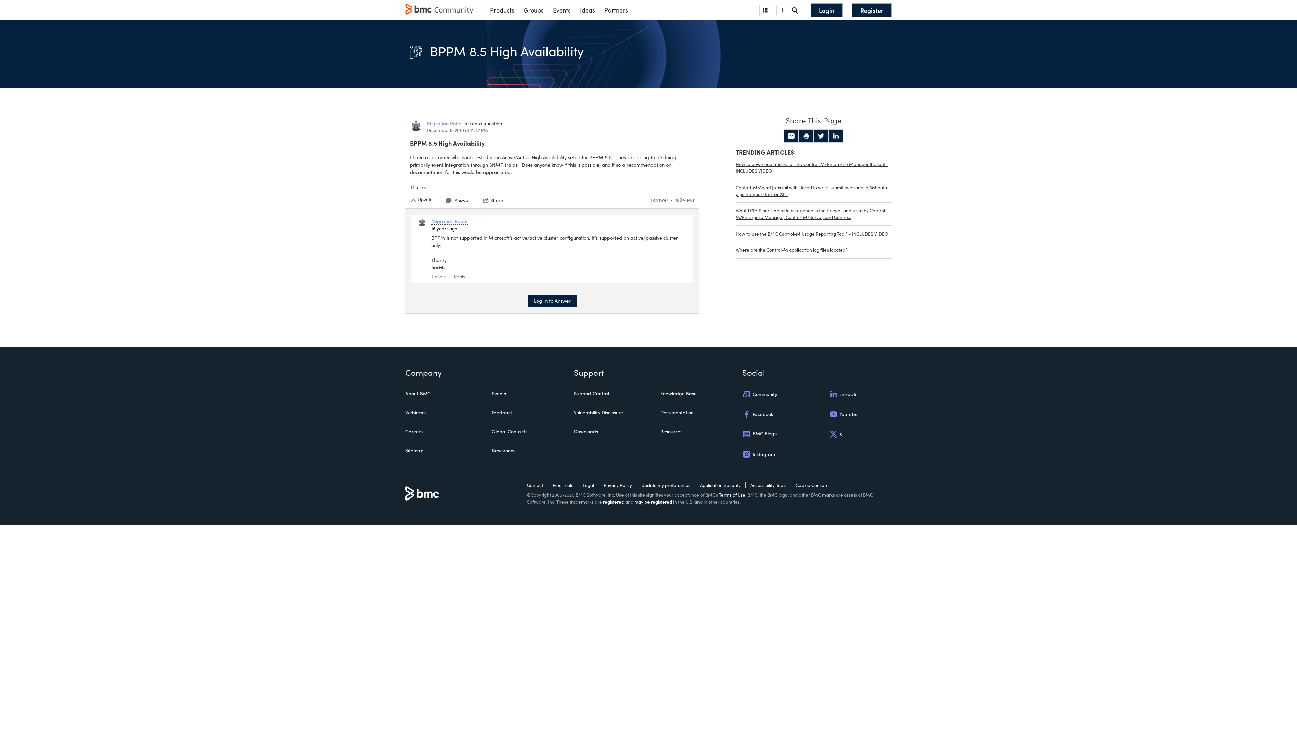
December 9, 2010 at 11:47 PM (457, 130)
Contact (535, 485)
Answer (462, 200)
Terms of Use (732, 495)
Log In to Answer (552, 300)
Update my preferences (665, 485)
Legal (588, 485)
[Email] (791, 136)
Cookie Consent (812, 485)
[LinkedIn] (836, 136)
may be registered (653, 501)
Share (496, 200)
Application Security (720, 485)
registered (613, 501)
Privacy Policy (618, 485)
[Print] (806, 136)
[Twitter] (821, 136)
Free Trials (563, 485)
